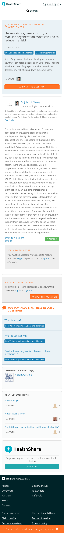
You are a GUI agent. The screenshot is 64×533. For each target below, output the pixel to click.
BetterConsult (40, 485)
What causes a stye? (15, 335)
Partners (7, 495)
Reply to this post (14, 238)
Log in (18, 290)
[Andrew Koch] (55, 405)
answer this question (32, 86)
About (5, 485)
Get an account (10, 513)
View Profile (9, 120)
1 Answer (10, 405)
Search (34, 10)
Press (5, 500)
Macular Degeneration (45, 52)
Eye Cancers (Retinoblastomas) (19, 52)
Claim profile (9, 518)
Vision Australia (23, 374)
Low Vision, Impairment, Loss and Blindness (24, 325)
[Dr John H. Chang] (19, 79)
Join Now (32, 466)
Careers (6, 505)
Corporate (7, 490)
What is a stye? (12, 320)
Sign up (28, 290)
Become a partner (12, 523)
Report (8, 241)
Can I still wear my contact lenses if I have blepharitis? (27, 353)
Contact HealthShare (43, 513)
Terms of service (41, 518)
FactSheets (38, 490)
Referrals (37, 495)
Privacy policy (39, 523)
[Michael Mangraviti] (55, 418)
